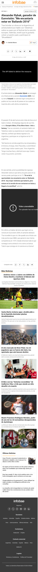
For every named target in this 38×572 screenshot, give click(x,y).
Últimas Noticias (23, 522)
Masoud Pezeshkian (6, 6)
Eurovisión (23, 96)
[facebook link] (9, 509)
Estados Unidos (25, 518)
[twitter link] (13, 509)
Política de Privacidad (26, 557)
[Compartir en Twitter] (16, 51)
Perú (7, 522)
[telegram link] (24, 509)
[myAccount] (35, 2)
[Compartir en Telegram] (24, 51)
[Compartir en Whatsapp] (8, 51)
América (5, 518)
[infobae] (19, 2)
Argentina (8, 543)
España (18, 518)
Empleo (23, 532)
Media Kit (19, 547)
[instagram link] (17, 509)
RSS (31, 522)
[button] (3, 2)
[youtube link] (21, 509)
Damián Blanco (12, 42)
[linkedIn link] (28, 509)
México (33, 518)
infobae (4, 11)
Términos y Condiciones (12, 557)
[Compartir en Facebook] (12, 51)
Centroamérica (14, 522)
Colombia (11, 518)
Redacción (16, 532)
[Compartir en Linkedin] (20, 51)
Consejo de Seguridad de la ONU (21, 6)
